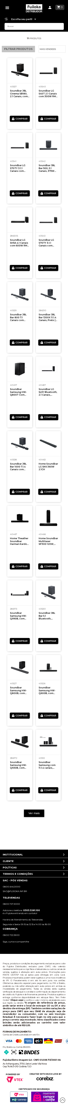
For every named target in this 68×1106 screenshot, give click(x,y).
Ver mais (34, 813)
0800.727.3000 (11, 904)
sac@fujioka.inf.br (15, 891)
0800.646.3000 (11, 886)
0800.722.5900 (11, 935)
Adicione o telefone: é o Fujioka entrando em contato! (21, 911)
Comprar (21, 118)
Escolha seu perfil (22, 19)
